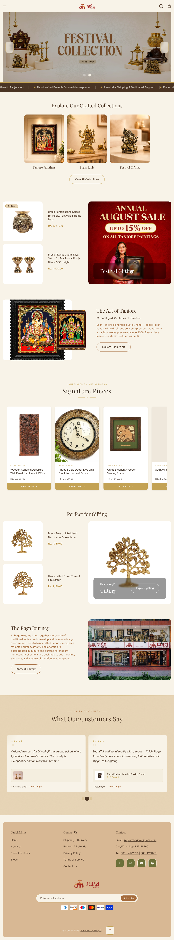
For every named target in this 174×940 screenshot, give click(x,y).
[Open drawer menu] (5, 6)
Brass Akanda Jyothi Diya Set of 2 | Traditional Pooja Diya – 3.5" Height (64, 258)
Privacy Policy (72, 853)
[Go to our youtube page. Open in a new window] (141, 863)
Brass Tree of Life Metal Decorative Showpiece (62, 535)
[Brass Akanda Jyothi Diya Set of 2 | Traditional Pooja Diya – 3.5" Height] (23, 264)
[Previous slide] (9, 47)
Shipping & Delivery (75, 840)
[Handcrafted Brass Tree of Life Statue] (23, 584)
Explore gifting (145, 588)
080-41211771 (148, 853)
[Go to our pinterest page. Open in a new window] (152, 863)
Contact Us (70, 866)
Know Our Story (26, 669)
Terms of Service (73, 859)
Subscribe (128, 898)
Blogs (14, 859)
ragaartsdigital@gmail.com (140, 840)
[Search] (161, 6)
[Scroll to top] (110, 930)
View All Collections (87, 179)
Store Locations (20, 853)
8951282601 (142, 846)
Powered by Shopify (91, 930)
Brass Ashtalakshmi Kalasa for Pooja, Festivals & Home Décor (64, 215)
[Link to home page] (87, 883)
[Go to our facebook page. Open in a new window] (120, 863)
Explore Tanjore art (113, 346)
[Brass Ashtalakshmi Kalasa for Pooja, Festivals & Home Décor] (23, 221)
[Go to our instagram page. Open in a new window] (131, 863)
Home (14, 840)
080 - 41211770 (129, 853)
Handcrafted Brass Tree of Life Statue (64, 578)
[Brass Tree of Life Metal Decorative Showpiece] (23, 541)
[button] (84, 75)
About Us (16, 846)
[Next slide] (164, 47)
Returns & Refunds (74, 846)
